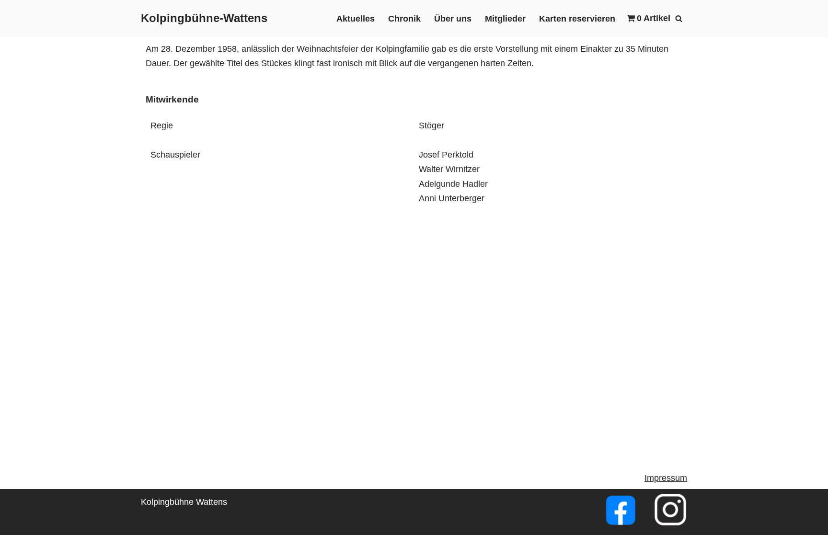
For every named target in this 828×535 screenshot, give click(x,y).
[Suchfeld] (678, 18)
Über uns (453, 18)
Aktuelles (355, 18)
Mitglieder (505, 18)
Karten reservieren (577, 18)
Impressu (662, 478)
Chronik (404, 18)
